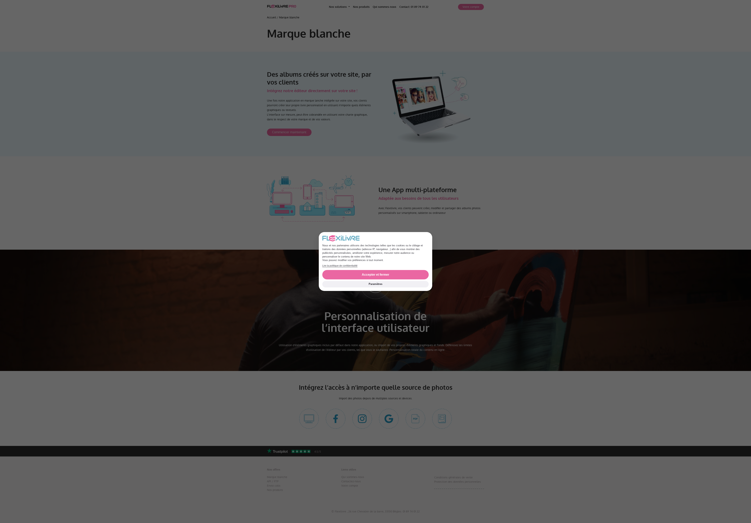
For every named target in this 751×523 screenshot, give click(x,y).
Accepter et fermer (375, 274)
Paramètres (375, 284)
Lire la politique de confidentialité (340, 266)
